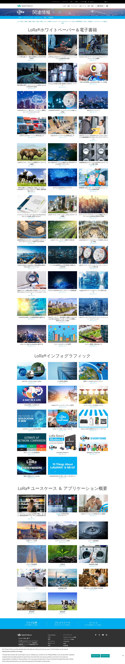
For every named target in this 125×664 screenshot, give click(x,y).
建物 (30, 21)
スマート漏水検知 (93, 541)
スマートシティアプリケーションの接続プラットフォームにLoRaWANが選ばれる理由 (93, 216)
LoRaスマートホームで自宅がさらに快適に (93, 514)
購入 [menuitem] (71, 1)
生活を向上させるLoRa (93, 453)
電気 (37, 21)
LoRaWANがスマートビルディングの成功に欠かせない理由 (93, 241)
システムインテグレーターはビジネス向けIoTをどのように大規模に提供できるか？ (31, 216)
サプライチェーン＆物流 (100, 21)
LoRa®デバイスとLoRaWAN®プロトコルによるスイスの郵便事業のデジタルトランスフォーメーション (93, 138)
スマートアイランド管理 (62, 541)
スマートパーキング (31, 589)
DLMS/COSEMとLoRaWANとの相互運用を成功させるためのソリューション (32, 266)
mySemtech (66, 641)
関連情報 (51, 17)
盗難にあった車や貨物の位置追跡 (93, 589)
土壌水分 (62, 565)
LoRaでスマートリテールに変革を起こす (62, 136)
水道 (62, 23)
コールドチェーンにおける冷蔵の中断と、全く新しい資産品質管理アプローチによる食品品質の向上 (31, 516)
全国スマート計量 (31, 541)
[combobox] (96, 2)
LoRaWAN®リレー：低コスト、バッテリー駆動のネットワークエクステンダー (31, 112)
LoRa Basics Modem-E (62, 453)
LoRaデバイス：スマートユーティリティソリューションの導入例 (93, 266)
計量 (84, 21)
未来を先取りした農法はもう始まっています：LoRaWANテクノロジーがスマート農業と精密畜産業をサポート (31, 190)
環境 (41, 21)
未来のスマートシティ (93, 111)
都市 (34, 21)
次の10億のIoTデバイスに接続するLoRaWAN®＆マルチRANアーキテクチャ (62, 164)
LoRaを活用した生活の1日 (31, 405)
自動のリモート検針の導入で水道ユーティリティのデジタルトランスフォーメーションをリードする (31, 293)
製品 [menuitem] (69, 6)
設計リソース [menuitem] (82, 6)
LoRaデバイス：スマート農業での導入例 (62, 241)
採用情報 (65, 645)
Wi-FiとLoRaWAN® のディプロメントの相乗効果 (62, 291)
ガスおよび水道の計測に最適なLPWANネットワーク (62, 85)
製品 (45, 17)
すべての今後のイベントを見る (93, 625)
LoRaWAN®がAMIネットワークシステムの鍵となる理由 (62, 112)
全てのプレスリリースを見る (62, 625)
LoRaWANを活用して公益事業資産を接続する (31, 318)
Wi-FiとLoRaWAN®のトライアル (62, 188)
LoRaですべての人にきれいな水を (32, 382)
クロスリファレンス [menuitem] (55, 1)
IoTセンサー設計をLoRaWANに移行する (31, 345)
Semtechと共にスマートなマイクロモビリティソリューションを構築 (93, 58)
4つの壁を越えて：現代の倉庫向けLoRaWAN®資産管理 (32, 58)
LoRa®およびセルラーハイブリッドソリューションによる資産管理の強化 (62, 58)
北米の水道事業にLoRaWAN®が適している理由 (93, 83)
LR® (19, 17)
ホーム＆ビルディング (65, 21)
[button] (123, 655)
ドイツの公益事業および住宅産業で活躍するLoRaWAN (62, 266)
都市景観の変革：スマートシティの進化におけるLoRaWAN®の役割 (31, 86)
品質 (49, 645)
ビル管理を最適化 (62, 382)
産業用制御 (79, 21)
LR (49, 637)
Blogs (64, 643)
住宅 (73, 21)
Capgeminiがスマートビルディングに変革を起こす (93, 292)
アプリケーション (28, 17)
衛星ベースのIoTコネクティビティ (93, 382)
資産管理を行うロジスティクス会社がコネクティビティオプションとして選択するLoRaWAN (31, 241)
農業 (26, 21)
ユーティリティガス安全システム (93, 406)
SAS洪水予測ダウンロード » (62, 514)
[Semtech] (26, 636)
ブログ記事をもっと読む (31, 625)
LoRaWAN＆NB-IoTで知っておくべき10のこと (62, 477)
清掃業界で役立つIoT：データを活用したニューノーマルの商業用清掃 (93, 189)
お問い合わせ (100, 6)
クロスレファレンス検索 (69, 637)
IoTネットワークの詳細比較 (32, 453)
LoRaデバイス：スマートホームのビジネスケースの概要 (62, 216)
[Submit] (88, 1)
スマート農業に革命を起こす (93, 345)
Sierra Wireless (51, 635)
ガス (45, 21)
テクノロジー (51, 641)
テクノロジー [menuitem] (74, 6)
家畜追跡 (62, 612)
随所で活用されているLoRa (32, 477)
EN (106, 1)
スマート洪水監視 (31, 565)
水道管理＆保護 (93, 565)
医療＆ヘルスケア (52, 21)
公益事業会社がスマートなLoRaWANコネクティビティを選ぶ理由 (93, 164)
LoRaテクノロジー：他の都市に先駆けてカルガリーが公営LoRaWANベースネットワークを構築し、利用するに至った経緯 (62, 320)
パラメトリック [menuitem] (65, 1)
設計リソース (51, 643)
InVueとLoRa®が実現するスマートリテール (93, 429)
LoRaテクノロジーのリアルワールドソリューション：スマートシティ (93, 319)
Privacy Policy (52, 655)
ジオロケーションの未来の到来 (31, 429)
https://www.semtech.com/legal (12, 651)
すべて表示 (20, 21)
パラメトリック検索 (68, 639)
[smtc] (25, 5)
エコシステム (38, 17)
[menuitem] (85, 2)
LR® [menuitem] (64, 6)
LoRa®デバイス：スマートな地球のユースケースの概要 (31, 164)
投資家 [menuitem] (76, 1)
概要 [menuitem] (92, 6)
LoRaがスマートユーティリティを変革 (62, 406)
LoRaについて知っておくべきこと (62, 429)
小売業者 (89, 21)
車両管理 (31, 612)
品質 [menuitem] (89, 6)
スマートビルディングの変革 (62, 345)
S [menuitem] (83, 1)
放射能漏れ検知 (62, 589)
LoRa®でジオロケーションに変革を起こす (31, 136)
